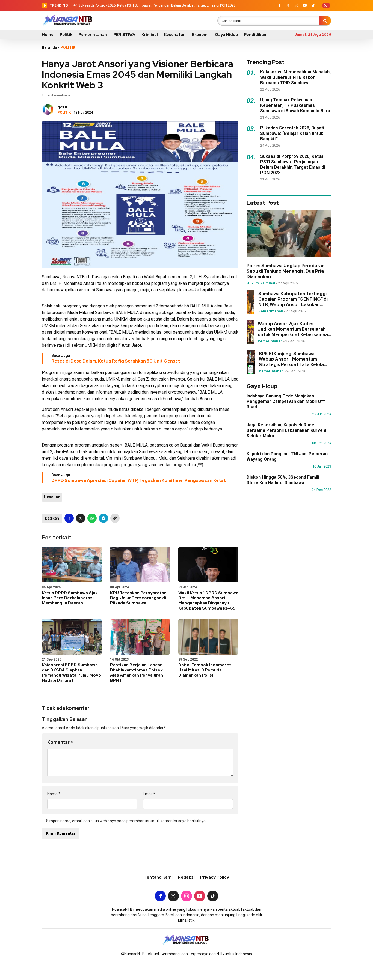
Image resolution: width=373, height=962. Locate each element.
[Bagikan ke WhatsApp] (92, 518)
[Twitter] (287, 5)
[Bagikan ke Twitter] (80, 518)
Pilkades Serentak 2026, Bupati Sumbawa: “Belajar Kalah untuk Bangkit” (292, 133)
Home (48, 34)
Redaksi (186, 877)
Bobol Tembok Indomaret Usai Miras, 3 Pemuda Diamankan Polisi (204, 670)
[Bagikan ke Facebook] (69, 518)
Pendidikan (255, 34)
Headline (52, 497)
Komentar (60, 742)
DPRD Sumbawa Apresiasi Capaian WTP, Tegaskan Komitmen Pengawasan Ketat (138, 480)
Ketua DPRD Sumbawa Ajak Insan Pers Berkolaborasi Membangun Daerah (70, 598)
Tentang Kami (158, 877)
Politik (66, 34)
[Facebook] (279, 5)
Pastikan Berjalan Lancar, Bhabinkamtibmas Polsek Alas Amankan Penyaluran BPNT (136, 672)
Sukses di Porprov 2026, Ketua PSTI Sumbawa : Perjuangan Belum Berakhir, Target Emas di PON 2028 (156, 5)
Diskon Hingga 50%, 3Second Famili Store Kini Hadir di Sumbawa (283, 480)
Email (149, 794)
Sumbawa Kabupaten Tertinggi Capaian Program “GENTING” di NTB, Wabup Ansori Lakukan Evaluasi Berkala (293, 299)
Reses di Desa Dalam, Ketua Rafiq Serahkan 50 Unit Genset (115, 361)
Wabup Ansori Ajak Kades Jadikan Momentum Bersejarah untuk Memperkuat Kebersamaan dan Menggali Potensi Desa (294, 329)
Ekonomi (200, 34)
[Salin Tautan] (115, 518)
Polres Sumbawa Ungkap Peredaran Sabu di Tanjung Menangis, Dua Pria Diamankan (286, 271)
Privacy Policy (214, 877)
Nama (53, 794)
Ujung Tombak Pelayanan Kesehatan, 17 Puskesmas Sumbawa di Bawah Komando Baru (295, 105)
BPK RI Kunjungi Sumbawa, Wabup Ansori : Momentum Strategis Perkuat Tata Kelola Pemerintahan (291, 359)
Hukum (253, 283)
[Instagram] (296, 5)
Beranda (49, 47)
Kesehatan (175, 34)
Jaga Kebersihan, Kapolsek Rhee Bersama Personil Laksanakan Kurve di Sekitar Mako (287, 430)
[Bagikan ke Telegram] (103, 518)
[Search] (325, 21)
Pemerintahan (93, 34)
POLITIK (67, 47)
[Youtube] (304, 5)
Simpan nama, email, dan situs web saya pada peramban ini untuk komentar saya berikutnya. (126, 821)
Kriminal (149, 34)
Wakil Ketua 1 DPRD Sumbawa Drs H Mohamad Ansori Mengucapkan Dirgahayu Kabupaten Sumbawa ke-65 (208, 600)
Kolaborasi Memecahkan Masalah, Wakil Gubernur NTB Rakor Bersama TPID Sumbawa (295, 77)
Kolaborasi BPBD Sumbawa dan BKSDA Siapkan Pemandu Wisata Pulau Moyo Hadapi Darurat (71, 672)
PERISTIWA (124, 34)
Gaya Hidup (226, 34)
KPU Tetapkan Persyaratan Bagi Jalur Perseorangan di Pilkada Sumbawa (138, 598)
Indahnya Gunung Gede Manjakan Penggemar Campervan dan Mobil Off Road (286, 401)
